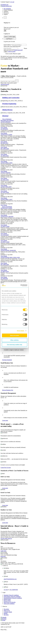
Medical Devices (7, 110)
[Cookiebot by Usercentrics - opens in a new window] (20, 285)
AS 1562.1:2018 (5, 192)
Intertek (5, 613)
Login (5, 51)
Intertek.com (5, 4)
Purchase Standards (7, 359)
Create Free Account (6, 467)
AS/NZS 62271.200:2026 (7, 216)
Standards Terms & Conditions (11, 595)
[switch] (25, 314)
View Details (4, 127)
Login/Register (9, 38)
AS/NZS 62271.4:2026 (6, 134)
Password (15, 48)
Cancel (5, 36)
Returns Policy (7, 599)
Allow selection (14, 340)
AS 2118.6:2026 (5, 235)
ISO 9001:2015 (4, 143)
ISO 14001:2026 (5, 148)
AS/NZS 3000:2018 (6, 122)
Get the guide (4, 538)
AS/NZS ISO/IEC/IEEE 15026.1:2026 (10, 257)
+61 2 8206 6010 (13, 589)
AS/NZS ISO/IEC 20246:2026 (8, 250)
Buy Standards (7, 8)
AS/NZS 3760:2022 (6, 172)
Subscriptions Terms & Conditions (12, 596)
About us (9, 538)
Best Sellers (4, 120)
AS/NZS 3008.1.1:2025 (6, 162)
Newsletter (6, 609)
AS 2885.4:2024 (5, 271)
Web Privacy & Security (10, 602)
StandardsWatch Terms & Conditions (13, 598)
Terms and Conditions (9, 603)
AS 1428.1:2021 (5, 179)
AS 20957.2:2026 (5, 226)
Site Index (6, 614)
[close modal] (5, 31)
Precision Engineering (9, 103)
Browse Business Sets (7, 390)
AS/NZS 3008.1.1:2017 (6, 199)
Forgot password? (18, 50)
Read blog (3, 556)
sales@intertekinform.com (10, 579)
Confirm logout (12, 36)
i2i (1, 4)
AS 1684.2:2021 (5, 155)
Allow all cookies (14, 335)
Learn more (5, 420)
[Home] (6, 6)
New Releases (10, 120)
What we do (7, 610)
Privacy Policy (7, 600)
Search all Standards (7, 206)
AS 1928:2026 (4, 278)
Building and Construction (10, 97)
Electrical (5, 116)
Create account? (11, 51)
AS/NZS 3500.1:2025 (6, 186)
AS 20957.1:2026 (5, 242)
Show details (20, 330)
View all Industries (6, 119)
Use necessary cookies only (14, 344)
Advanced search (5, 84)
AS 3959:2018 (4, 129)
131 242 (12, 2)
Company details (8, 612)
